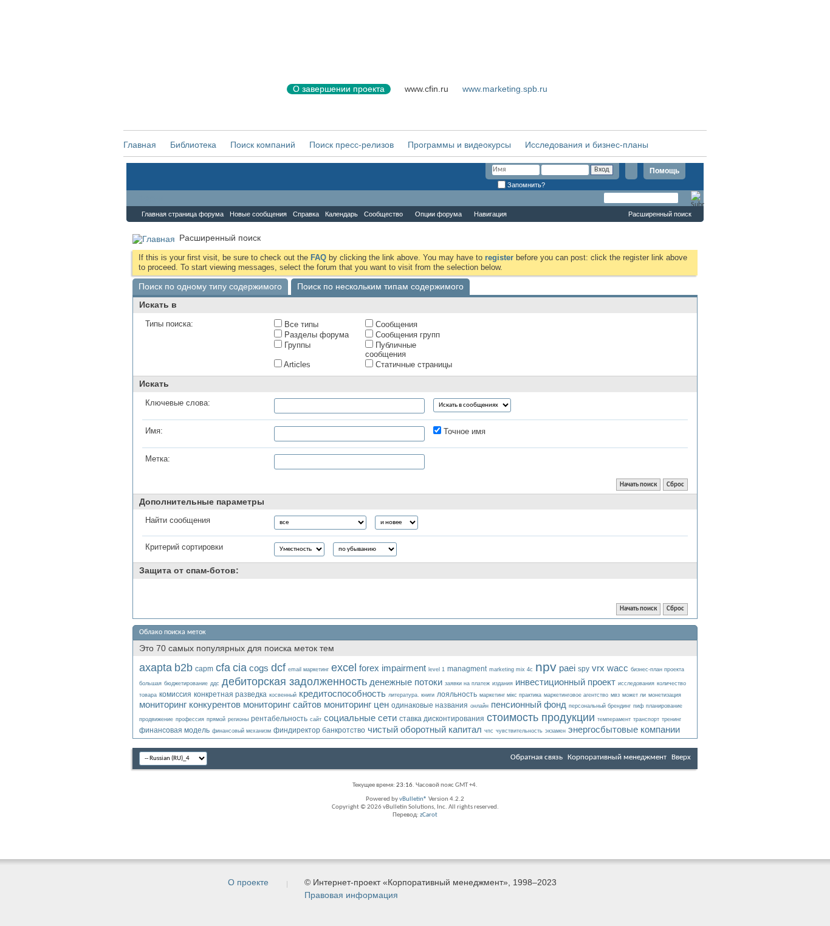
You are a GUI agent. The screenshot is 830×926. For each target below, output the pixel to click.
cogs (259, 668)
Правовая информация (351, 895)
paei (567, 668)
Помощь (664, 171)
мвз (615, 695)
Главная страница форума (183, 214)
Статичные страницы (412, 364)
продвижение (156, 719)
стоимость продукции (541, 717)
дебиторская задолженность (294, 681)
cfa (223, 668)
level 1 (436, 669)
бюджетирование (186, 683)
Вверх (681, 757)
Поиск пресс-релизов (351, 145)
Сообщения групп (406, 334)
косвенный (283, 695)
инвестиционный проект (565, 682)
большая (150, 683)
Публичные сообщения (390, 349)
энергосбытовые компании (624, 729)
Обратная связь (536, 757)
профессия (190, 719)
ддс (214, 683)
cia (240, 668)
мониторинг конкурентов (190, 704)
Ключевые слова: (177, 402)
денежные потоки (405, 682)
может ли (634, 695)
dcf (278, 668)
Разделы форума (315, 334)
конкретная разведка (230, 694)
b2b (183, 668)
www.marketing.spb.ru (504, 89)
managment (467, 669)
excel (344, 668)
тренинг (671, 719)
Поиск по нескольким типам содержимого (380, 286)
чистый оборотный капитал (425, 729)
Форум (151, 198)
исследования (636, 683)
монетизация (664, 695)
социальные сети (360, 718)
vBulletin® (413, 799)
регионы (238, 719)
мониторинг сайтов (282, 704)
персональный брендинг (600, 706)
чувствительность (519, 731)
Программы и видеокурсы (459, 145)
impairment (404, 668)
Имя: (154, 430)
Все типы (300, 324)
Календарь (341, 214)
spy (583, 669)
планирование (664, 706)
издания (502, 683)
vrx (598, 668)
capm (204, 669)
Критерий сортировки (184, 546)
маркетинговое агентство (576, 695)
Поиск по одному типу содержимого (210, 286)
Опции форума (438, 214)
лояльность (457, 694)
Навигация (490, 214)
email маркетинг (308, 669)
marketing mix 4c (511, 669)
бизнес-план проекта (657, 669)
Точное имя (463, 431)
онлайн (479, 706)
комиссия (175, 694)
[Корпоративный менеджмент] (193, 96)
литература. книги (411, 695)
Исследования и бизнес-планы (586, 145)
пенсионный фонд (528, 704)
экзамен (555, 731)
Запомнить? (525, 184)
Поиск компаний (262, 145)
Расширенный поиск (659, 214)
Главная (139, 145)
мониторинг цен (356, 704)
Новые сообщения (258, 214)
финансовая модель (174, 730)
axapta (155, 668)
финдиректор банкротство (319, 730)
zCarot (428, 815)
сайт (315, 719)
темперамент (614, 719)
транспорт (646, 719)
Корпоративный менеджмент (617, 757)
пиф (638, 706)
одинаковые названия (429, 705)
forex (369, 668)
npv (546, 667)
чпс (488, 731)
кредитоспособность (342, 693)
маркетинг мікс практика (510, 695)
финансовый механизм (241, 731)
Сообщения (395, 324)
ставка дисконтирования (441, 718)
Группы (296, 345)
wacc (617, 668)
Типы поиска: (169, 323)
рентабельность (279, 718)
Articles (296, 364)
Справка (306, 214)
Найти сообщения (177, 520)
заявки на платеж (467, 683)
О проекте (248, 882)
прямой (216, 719)
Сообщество (383, 214)
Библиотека (193, 145)
